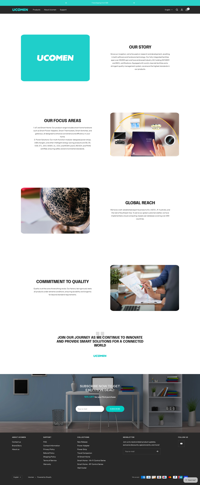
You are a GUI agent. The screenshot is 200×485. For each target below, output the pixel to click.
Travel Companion (84, 453)
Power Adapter (83, 445)
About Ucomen (50, 10)
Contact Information (51, 445)
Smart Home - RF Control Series (90, 464)
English (167, 10)
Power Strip (82, 449)
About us (15, 449)
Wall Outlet (81, 468)
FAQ (45, 442)
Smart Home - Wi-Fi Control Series (91, 460)
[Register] (157, 451)
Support (63, 10)
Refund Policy (48, 453)
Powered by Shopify (44, 477)
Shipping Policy (49, 457)
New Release (82, 442)
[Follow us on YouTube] (181, 443)
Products (36, 10)
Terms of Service (49, 460)
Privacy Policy (49, 449)
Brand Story (17, 445)
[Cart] (187, 10)
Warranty (47, 464)
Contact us (16, 442)
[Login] (182, 10)
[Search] (177, 10)
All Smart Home (83, 457)
